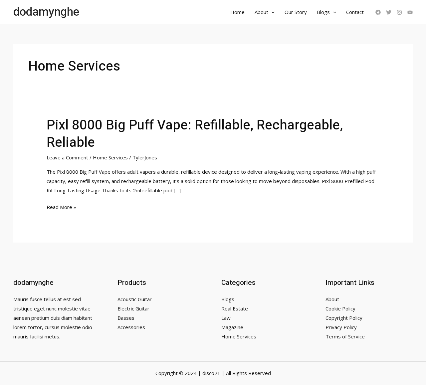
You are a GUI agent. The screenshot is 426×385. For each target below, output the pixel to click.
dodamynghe (46, 12)
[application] (271, 12)
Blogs (323, 12)
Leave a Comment (67, 157)
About (261, 12)
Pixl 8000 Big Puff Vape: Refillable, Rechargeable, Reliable (195, 133)
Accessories (131, 327)
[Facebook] (378, 12)
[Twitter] (388, 12)
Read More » (61, 207)
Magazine (232, 327)
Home (237, 12)
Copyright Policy (343, 317)
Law (226, 317)
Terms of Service (345, 336)
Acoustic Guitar (134, 299)
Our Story (296, 12)
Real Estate (234, 308)
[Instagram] (399, 12)
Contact (355, 12)
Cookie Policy (340, 308)
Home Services (110, 157)
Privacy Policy (341, 327)
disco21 (211, 373)
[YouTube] (410, 12)
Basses (125, 317)
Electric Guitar (133, 308)
